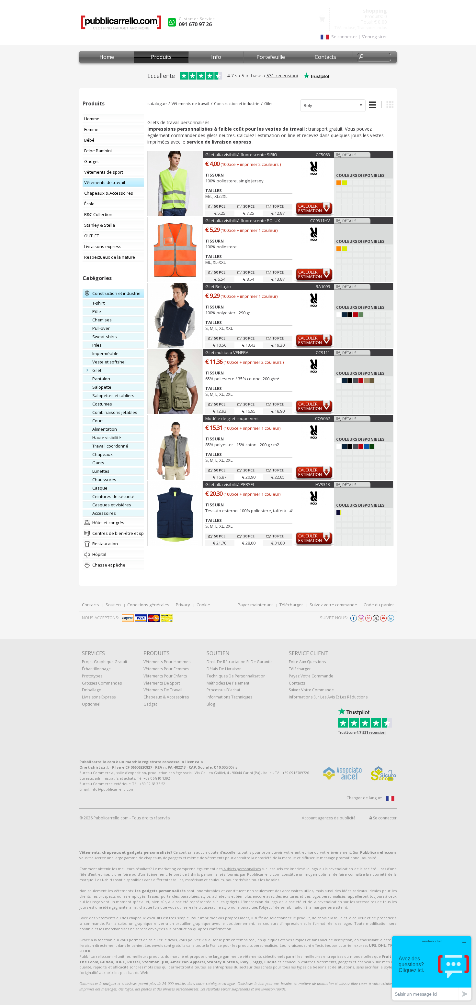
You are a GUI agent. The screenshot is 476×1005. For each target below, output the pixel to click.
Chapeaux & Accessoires (166, 697)
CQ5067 (322, 418)
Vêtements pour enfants (165, 676)
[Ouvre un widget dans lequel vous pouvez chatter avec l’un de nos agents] (432, 968)
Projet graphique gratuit (104, 662)
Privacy (183, 605)
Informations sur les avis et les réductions (328, 697)
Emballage (91, 690)
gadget (150, 704)
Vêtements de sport (161, 683)
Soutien (113, 605)
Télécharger (291, 605)
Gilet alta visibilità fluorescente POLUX (242, 220)
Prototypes (92, 676)
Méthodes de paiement (228, 683)
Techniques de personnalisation (236, 676)
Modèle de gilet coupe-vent (232, 418)
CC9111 (323, 352)
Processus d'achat (223, 690)
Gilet (268, 103)
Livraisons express (99, 697)
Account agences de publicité (329, 818)
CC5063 (323, 154)
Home (106, 56)
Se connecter (384, 818)
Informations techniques (229, 697)
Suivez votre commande (333, 605)
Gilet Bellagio (218, 286)
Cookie (203, 605)
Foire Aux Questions (307, 662)
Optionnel (91, 704)
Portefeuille (270, 56)
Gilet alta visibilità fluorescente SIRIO (241, 154)
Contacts (325, 56)
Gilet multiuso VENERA (226, 352)
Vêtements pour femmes (166, 669)
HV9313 (322, 484)
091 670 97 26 (195, 24)
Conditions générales (148, 605)
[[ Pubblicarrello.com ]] (121, 25)
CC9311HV (320, 220)
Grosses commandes (102, 683)
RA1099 (323, 286)
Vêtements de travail (190, 103)
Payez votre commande (311, 676)
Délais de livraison (224, 669)
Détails (349, 154)
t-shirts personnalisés (241, 868)
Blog (211, 704)
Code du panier (379, 605)
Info (216, 56)
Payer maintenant (255, 605)
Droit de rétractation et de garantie (240, 662)
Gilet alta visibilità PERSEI (229, 484)
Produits (161, 56)
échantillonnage (96, 669)
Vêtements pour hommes (166, 662)
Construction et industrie (236, 103)
